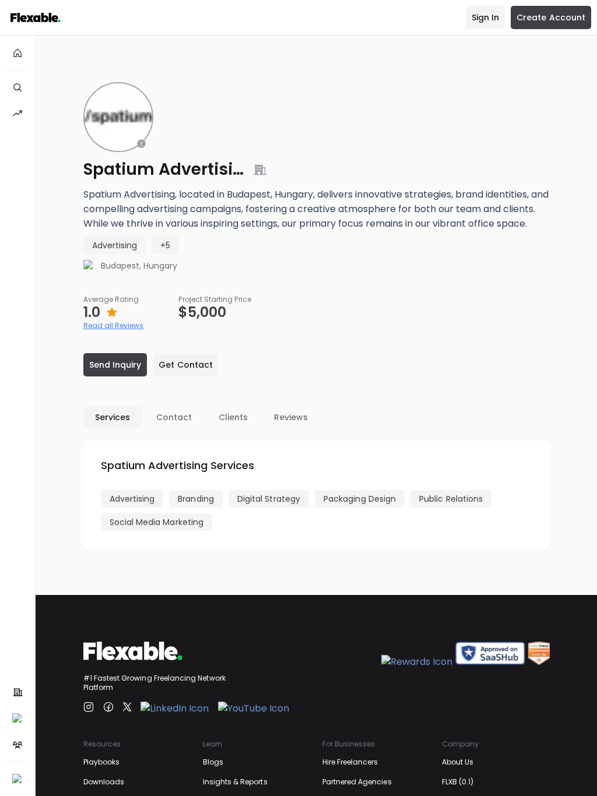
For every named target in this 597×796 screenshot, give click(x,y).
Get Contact (186, 365)
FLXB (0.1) (458, 782)
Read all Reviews (113, 325)
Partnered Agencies (357, 782)
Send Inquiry (115, 365)
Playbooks (101, 762)
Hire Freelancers (350, 762)
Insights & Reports (235, 782)
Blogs (213, 762)
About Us (457, 762)
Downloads (104, 782)
